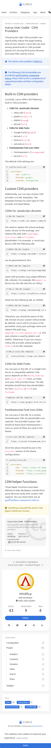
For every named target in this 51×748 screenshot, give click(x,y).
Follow (25, 618)
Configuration (31, 23)
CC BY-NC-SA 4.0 (18, 542)
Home (4, 12)
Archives (13, 12)
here (7, 511)
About (42, 12)
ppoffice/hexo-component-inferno (22, 500)
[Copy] (44, 167)
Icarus (40, 726)
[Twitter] (26, 625)
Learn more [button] (22, 738)
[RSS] (42, 625)
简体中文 (38, 61)
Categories (25, 12)
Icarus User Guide (14, 550)
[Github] (9, 625)
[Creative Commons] (9, 542)
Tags (35, 12)
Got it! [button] (25, 745)
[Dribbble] (34, 625)
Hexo (34, 726)
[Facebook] (17, 625)
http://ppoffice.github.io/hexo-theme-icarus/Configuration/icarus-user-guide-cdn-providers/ (25, 527)
